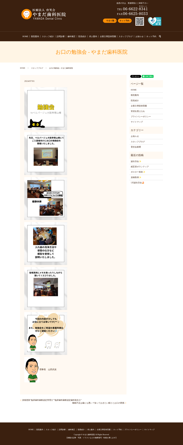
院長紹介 (82, 36)
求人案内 (93, 36)
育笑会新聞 (136, 147)
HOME (25, 36)
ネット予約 (124, 21)
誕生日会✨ (136, 161)
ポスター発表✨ (138, 172)
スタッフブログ (126, 36)
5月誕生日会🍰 (137, 183)
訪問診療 (61, 36)
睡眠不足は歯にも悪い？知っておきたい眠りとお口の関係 (98, 403)
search (160, 36)
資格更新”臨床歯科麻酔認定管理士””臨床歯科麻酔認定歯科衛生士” (52, 400)
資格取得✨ (136, 177)
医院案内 (35, 36)
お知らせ (140, 36)
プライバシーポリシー (141, 116)
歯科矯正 (71, 36)
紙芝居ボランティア (140, 167)
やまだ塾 (110, 21)
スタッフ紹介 (48, 36)
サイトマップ (137, 122)
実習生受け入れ (138, 111)
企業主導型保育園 (108, 36)
